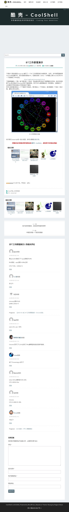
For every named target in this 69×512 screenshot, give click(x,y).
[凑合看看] (9, 183)
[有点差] (8, 183)
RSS (6, 6)
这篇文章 (36, 139)
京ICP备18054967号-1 (34, 508)
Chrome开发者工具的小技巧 (25, 159)
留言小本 (45, 2)
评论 (10, 444)
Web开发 (10, 191)
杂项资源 (17, 191)
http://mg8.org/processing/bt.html (34, 79)
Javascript (13, 193)
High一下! (66, 9)
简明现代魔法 (18, 337)
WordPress (31, 505)
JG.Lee (15, 413)
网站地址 (11, 483)
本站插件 (38, 2)
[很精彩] (12, 183)
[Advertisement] (34, 41)
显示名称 (11, 468)
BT (9, 193)
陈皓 (31, 65)
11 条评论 (38, 65)
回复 (10, 269)
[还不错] (11, 183)
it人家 (15, 277)
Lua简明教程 (52, 159)
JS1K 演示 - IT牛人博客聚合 (24, 429)
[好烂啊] (7, 183)
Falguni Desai (58, 505)
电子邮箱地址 (12, 476)
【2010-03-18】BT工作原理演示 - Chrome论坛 (29, 313)
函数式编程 (43, 159)
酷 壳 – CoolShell (14, 2)
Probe (15, 355)
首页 (25, 2)
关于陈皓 (60, 2)
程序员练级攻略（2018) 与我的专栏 (15, 160)
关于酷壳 (52, 2)
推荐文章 (31, 2)
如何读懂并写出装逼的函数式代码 (34, 159)
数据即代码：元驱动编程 (34, 175)
